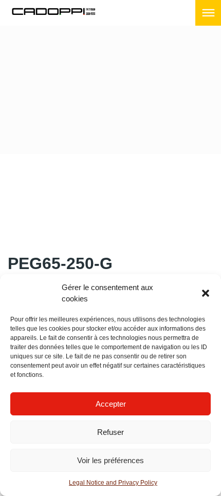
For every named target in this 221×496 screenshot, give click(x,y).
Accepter (111, 403)
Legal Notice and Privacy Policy (113, 482)
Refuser (110, 432)
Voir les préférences (110, 460)
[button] (205, 293)
